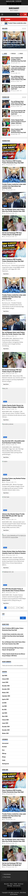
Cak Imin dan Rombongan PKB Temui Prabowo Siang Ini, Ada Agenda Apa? (6, 88)
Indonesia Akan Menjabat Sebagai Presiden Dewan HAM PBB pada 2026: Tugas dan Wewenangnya (14, 504)
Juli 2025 (4, 703)
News (3, 750)
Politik (5, 38)
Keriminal (4, 746)
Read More (6, 274)
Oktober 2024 (5, 733)
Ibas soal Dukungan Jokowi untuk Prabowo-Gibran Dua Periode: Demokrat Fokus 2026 (6, 79)
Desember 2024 (6, 726)
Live (25, 14)
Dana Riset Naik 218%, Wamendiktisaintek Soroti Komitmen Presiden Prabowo (14, 431)
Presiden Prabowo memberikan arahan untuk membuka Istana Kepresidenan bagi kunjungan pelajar (6, 69)
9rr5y (5, 46)
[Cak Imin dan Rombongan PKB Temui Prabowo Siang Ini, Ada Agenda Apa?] (14, 223)
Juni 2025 (4, 706)
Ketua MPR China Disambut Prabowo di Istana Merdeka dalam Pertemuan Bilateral (14, 579)
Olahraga (4, 753)
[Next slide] (25, 28)
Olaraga (4, 757)
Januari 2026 (5, 682)
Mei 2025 (4, 709)
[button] (2, 14)
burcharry (14, 8)
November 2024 (6, 730)
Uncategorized (5, 763)
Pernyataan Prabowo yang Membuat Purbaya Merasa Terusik (14, 468)
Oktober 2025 (5, 692)
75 (18, 607)
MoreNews (23, 892)
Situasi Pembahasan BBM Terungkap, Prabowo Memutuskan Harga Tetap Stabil (6, 60)
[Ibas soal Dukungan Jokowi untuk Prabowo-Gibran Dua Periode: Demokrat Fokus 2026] (14, 200)
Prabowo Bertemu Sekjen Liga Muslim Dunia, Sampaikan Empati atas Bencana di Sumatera (14, 541)
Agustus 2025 (5, 699)
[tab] (6, 54)
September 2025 (6, 696)
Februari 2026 (5, 679)
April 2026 (4, 675)
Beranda (6, 884)
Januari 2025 (5, 723)
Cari (3, 614)
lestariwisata (7, 874)
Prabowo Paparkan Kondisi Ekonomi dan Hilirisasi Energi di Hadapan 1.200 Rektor (6, 113)
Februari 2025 (5, 720)
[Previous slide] (23, 28)
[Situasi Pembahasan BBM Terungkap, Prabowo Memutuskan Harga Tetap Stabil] (14, 151)
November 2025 (6, 689)
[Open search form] (17, 14)
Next (22, 607)
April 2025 (4, 713)
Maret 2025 (5, 716)
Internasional (5, 743)
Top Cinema (7, 877)
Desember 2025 (6, 686)
